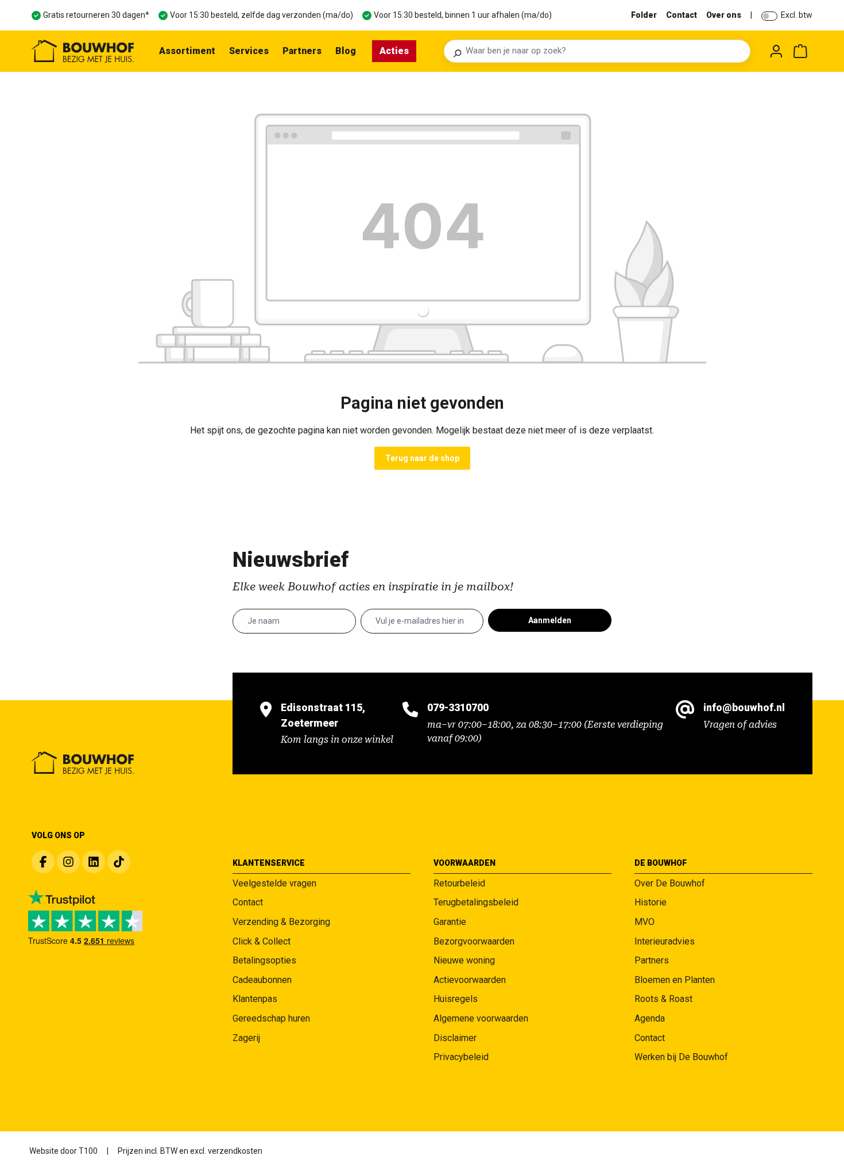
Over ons (723, 15)
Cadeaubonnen (262, 979)
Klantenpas (255, 998)
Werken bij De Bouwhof (681, 1056)
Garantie (449, 921)
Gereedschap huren (271, 1018)
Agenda (649, 1018)
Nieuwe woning (464, 960)
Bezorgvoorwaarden (473, 941)
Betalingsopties (264, 960)
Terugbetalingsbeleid (475, 902)
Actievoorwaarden (469, 979)
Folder (644, 15)
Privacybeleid (461, 1056)
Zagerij (246, 1037)
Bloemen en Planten (674, 979)
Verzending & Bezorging (281, 921)
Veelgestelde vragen (274, 883)
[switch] (769, 16)
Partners (651, 960)
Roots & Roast (663, 998)
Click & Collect (262, 941)
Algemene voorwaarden (480, 1018)
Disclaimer (455, 1037)
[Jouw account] (776, 51)
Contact (681, 15)
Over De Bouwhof (669, 883)
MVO (644, 921)
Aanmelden (549, 620)
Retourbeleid (459, 883)
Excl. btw (796, 15)
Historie (650, 902)
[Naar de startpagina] (83, 51)
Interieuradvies (664, 941)
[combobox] (605, 51)
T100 (88, 1150)
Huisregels (455, 998)
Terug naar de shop (422, 458)
